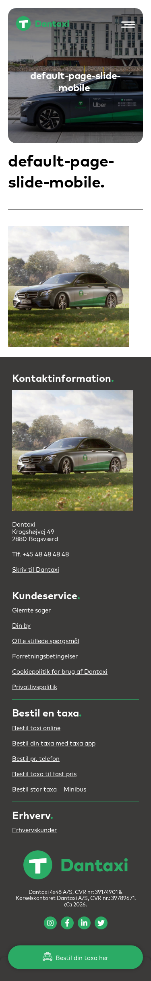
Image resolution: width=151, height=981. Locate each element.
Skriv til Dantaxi (35, 570)
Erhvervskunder (34, 830)
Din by (21, 626)
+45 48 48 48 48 (46, 555)
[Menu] (126, 24)
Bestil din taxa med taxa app (53, 744)
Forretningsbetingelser (45, 657)
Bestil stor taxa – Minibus (49, 790)
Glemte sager (31, 611)
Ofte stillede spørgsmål (45, 641)
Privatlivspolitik (34, 687)
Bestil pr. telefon (36, 759)
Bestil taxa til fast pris (44, 774)
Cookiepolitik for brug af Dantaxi (60, 672)
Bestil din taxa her (81, 958)
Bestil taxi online (36, 728)
